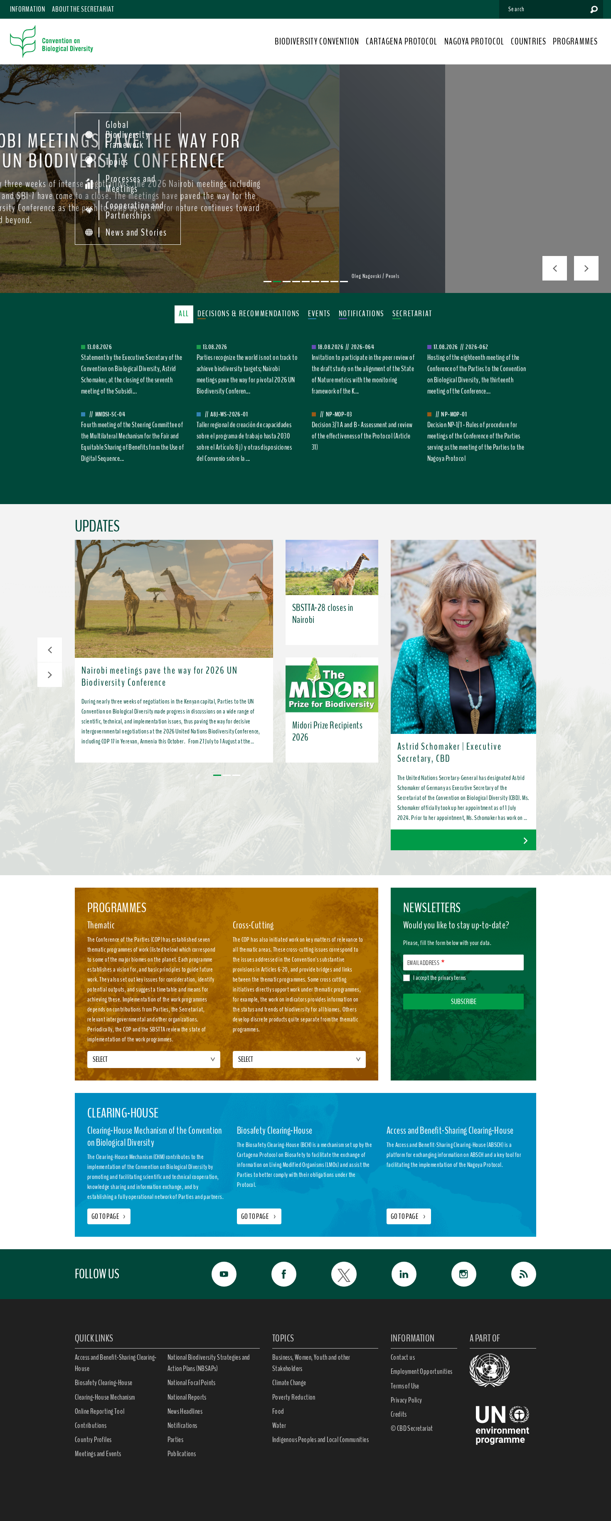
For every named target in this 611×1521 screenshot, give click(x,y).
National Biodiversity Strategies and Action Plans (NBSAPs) (209, 1362)
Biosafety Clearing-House (104, 1383)
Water (279, 1425)
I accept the (439, 978)
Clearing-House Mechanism (105, 1397)
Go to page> (108, 1216)
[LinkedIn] (394, 1274)
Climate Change (289, 1383)
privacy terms (452, 977)
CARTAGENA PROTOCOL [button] (402, 41)
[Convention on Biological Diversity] (51, 41)
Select (100, 1059)
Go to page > (259, 1216)
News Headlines (185, 1411)
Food (278, 1411)
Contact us (403, 1357)
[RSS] (514, 1274)
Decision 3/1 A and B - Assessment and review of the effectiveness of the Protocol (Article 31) (362, 436)
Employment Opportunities (422, 1371)
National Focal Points (192, 1383)
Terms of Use (405, 1386)
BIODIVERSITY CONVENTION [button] (317, 41)
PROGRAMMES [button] (575, 41)
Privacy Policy (406, 1400)
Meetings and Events (98, 1454)
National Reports (187, 1397)
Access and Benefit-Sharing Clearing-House (115, 1362)
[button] (49, 649)
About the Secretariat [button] (83, 9)
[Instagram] (454, 1274)
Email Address (423, 962)
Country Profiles (93, 1440)
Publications (182, 1454)
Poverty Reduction (293, 1397)
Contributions (90, 1425)
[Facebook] (274, 1274)
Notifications (182, 1425)
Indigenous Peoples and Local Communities (320, 1440)
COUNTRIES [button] (528, 41)
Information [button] (27, 9)
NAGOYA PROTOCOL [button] (474, 41)
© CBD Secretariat (412, 1428)
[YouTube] (215, 1274)
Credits (399, 1414)
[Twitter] (334, 1274)
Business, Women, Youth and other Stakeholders (311, 1362)
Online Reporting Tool (99, 1411)
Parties (176, 1440)
